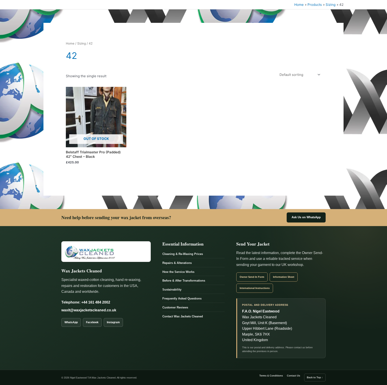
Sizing (81, 43)
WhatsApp (71, 322)
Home (70, 43)
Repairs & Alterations (177, 263)
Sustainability (171, 289)
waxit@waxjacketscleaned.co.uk (88, 310)
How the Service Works (178, 272)
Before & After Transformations (183, 280)
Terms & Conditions (271, 375)
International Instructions (255, 288)
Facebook (92, 322)
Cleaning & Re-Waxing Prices (182, 254)
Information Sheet (283, 277)
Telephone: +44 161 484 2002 (85, 302)
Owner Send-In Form (252, 277)
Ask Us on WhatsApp (306, 217)
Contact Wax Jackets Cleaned (182, 316)
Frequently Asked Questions (182, 298)
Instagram (113, 322)
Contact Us (293, 375)
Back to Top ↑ (315, 377)
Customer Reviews (175, 307)
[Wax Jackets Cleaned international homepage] (106, 251)
